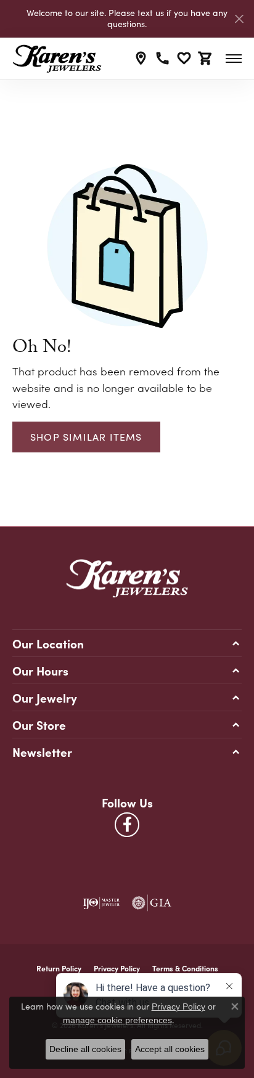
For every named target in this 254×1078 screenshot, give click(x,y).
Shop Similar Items (86, 436)
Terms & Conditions (185, 968)
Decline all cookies (85, 1049)
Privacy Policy (117, 968)
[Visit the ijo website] (101, 903)
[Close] (239, 19)
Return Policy (58, 968)
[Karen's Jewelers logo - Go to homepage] (57, 59)
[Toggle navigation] (233, 58)
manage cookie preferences (117, 1020)
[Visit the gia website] (151, 903)
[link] (141, 58)
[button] (184, 58)
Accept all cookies (170, 1049)
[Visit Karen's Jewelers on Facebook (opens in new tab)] (127, 824)
